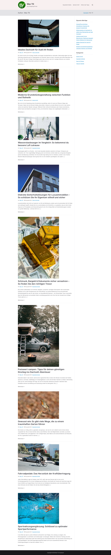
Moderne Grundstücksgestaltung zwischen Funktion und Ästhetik (84, 47)
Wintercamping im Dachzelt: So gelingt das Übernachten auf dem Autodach (84, 32)
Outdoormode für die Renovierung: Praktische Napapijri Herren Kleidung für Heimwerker (84, 38)
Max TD (30, 4)
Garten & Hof (76, 5)
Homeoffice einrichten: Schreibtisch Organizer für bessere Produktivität (82, 26)
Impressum (61, 552)
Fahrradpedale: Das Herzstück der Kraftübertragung (44, 473)
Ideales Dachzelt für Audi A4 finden (35, 49)
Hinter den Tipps (85, 5)
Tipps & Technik (35, 52)
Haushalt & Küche (67, 5)
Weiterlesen (21, 64)
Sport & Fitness (80, 61)
